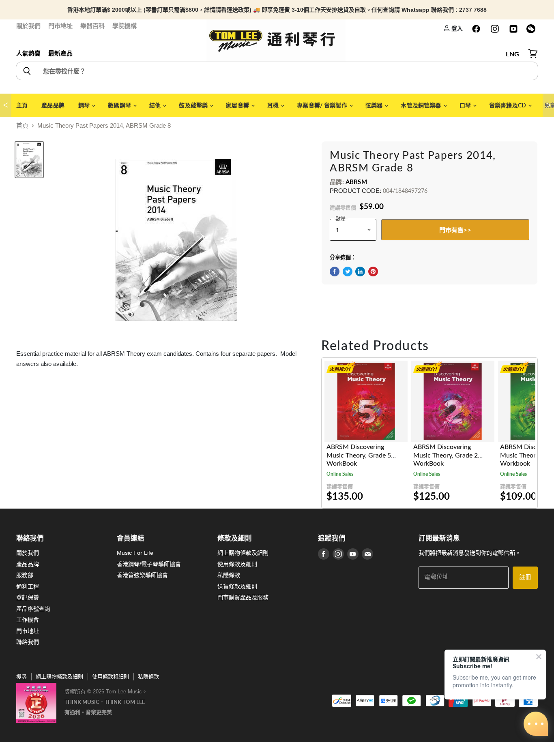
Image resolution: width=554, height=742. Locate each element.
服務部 (24, 575)
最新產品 (60, 53)
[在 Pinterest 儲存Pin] (373, 271)
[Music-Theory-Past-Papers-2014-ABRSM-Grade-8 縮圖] (29, 159)
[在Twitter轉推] (347, 271)
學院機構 (124, 25)
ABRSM (356, 181)
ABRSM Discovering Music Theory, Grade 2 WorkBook (445, 455)
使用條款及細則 (237, 564)
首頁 (22, 125)
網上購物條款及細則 (242, 553)
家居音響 (238, 105)
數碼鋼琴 (120, 105)
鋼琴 (84, 105)
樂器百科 (92, 25)
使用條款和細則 (110, 677)
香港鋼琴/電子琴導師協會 (149, 564)
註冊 (525, 577)
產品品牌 (52, 105)
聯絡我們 (27, 642)
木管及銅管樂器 (421, 105)
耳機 (273, 105)
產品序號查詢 (33, 608)
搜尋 (21, 677)
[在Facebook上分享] (334, 271)
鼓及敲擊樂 (194, 105)
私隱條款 (228, 575)
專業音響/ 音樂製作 (322, 105)
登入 (456, 28)
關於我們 (28, 25)
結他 (155, 105)
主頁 (22, 105)
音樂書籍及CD (508, 105)
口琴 (466, 105)
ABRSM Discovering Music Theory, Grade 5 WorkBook (358, 455)
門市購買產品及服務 (242, 597)
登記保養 (27, 597)
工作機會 (27, 619)
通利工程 (27, 586)
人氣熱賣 (28, 53)
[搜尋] (26, 71)
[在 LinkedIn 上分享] (360, 271)
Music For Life (135, 553)
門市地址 (60, 25)
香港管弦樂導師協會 (142, 575)
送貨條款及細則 (237, 586)
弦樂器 (374, 105)
